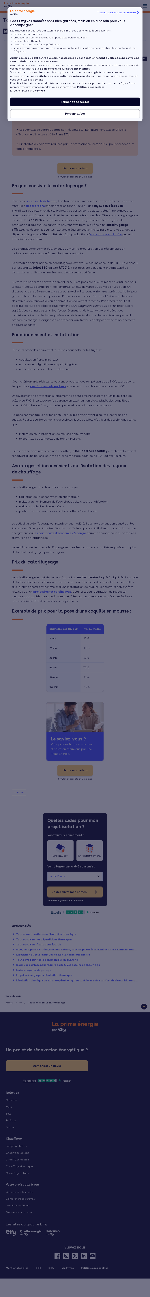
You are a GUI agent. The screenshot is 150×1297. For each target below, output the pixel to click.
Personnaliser (75, 113)
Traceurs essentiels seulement (116, 12)
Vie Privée (39, 90)
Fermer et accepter (75, 102)
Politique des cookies (90, 86)
